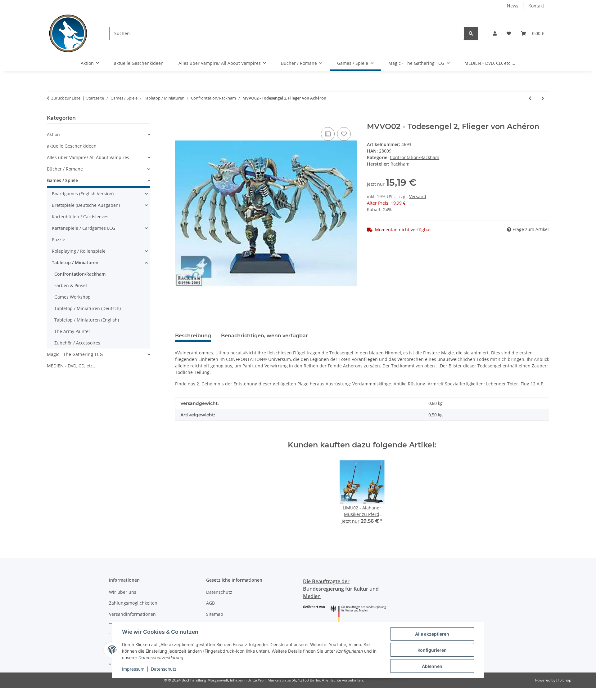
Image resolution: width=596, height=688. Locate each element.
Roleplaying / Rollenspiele (79, 251)
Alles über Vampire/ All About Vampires (88, 157)
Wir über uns (122, 592)
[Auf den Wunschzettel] (344, 134)
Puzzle (58, 239)
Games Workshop (72, 297)
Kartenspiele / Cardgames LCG (83, 228)
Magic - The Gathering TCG (75, 354)
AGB (210, 603)
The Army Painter (72, 331)
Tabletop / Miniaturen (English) (86, 320)
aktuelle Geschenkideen (72, 146)
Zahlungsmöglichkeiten (133, 603)
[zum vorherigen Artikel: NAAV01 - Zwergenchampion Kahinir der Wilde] (530, 98)
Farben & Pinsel (70, 285)
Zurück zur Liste (65, 98)
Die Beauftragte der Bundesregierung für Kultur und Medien (341, 589)
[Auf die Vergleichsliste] (328, 134)
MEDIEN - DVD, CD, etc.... (72, 366)
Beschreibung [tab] (193, 336)
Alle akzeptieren (432, 634)
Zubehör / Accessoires (77, 343)
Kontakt (536, 6)
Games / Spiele (62, 180)
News (512, 6)
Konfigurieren (432, 650)
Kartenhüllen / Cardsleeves (80, 217)
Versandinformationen (132, 614)
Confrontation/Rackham (414, 157)
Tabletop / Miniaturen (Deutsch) (87, 308)
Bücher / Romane (65, 169)
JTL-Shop (563, 680)
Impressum (133, 669)
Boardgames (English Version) (83, 194)
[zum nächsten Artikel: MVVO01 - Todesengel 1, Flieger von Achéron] (542, 98)
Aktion (53, 134)
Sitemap (214, 614)
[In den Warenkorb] (180, 118)
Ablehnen (432, 666)
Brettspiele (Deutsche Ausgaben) (86, 205)
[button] (495, 33)
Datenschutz (164, 669)
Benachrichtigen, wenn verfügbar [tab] (264, 336)
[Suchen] (471, 33)
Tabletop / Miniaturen (75, 262)
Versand (417, 196)
